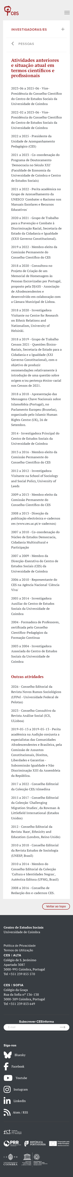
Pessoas (26, 44)
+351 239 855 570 (22, 974)
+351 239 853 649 (22, 1003)
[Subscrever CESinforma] (64, 1027)
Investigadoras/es (29, 30)
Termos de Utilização (18, 950)
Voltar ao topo (56, 906)
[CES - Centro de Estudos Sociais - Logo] (11, 9)
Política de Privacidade (20, 946)
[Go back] (12, 44)
